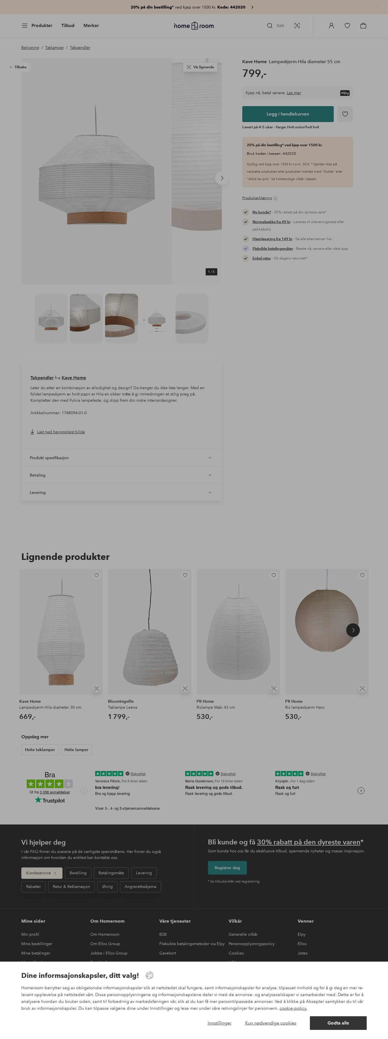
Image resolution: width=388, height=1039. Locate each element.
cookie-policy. (293, 1008)
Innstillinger (219, 1023)
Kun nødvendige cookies (270, 1023)
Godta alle (338, 1023)
